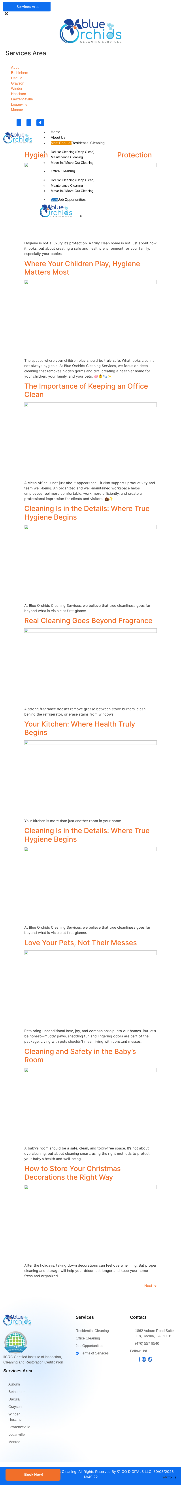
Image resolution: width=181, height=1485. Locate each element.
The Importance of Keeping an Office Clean (86, 390)
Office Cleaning (63, 171)
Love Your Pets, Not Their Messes (80, 942)
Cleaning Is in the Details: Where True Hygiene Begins (87, 512)
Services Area (27, 6)
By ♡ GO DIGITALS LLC (131, 1471)
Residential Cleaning (78, 143)
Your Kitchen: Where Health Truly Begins (79, 728)
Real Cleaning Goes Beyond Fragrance (88, 620)
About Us (58, 137)
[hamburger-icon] (176, 131)
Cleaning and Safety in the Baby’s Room (80, 1055)
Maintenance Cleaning (67, 157)
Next (150, 1285)
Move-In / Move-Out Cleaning (72, 162)
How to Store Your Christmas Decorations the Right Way (72, 1172)
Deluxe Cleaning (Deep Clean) (72, 152)
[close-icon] (6, 14)
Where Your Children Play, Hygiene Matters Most (82, 267)
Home (55, 132)
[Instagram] (28, 122)
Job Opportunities (68, 199)
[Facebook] (19, 122)
